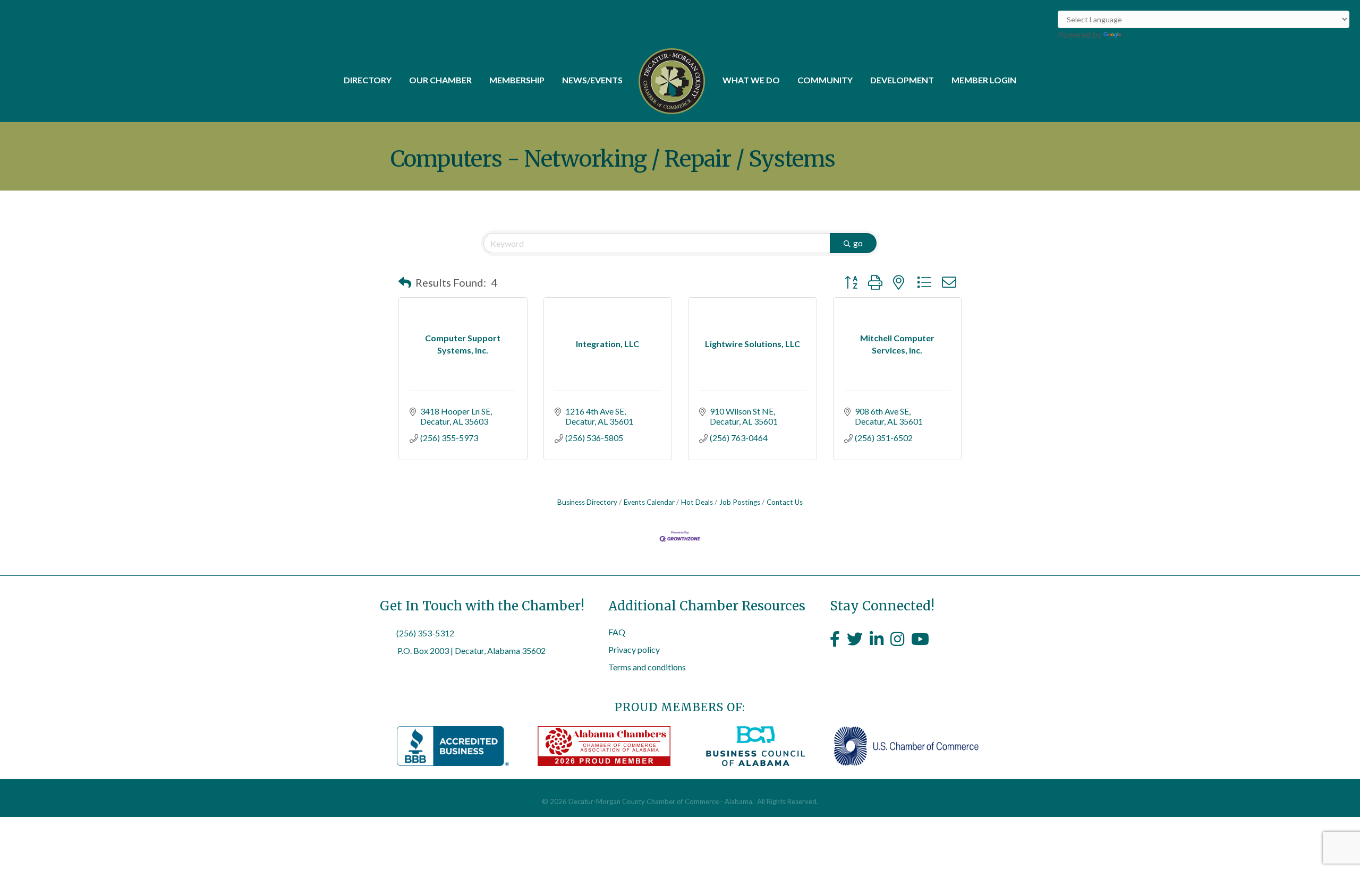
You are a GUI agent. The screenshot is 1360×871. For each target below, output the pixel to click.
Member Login (983, 80)
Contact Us (785, 502)
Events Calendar (649, 502)
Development (902, 80)
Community (825, 80)
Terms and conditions (647, 667)
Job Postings (739, 502)
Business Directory (587, 502)
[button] (404, 282)
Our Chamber (440, 80)
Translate (1140, 34)
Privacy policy (634, 649)
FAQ (616, 632)
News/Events (592, 80)
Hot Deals (697, 502)
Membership (517, 80)
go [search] (858, 243)
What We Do (751, 80)
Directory (368, 80)
